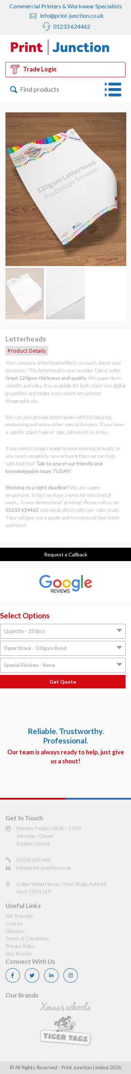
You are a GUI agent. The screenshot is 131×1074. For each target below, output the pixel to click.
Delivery (14, 931)
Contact (14, 923)
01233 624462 (71, 26)
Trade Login (39, 69)
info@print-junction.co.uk (71, 15)
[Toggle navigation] (115, 89)
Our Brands (18, 953)
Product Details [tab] (27, 350)
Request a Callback (65, 554)
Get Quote (62, 682)
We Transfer (19, 916)
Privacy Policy (20, 946)
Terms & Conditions (27, 938)
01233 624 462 (33, 860)
